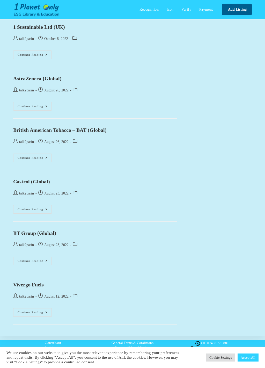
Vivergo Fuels (28, 284)
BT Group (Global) (34, 233)
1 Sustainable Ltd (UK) (39, 27)
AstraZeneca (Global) (37, 78)
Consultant (53, 343)
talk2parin (26, 39)
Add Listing (237, 9)
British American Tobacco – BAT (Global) (60, 130)
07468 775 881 (218, 343)
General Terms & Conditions (132, 343)
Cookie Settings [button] (220, 357)
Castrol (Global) (31, 181)
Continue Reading (35, 56)
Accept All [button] (248, 357)
